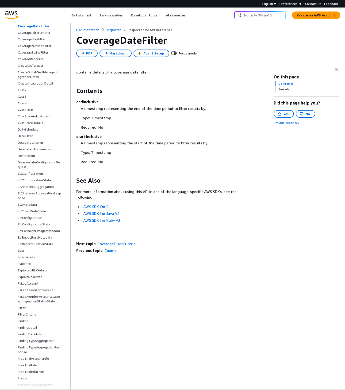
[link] (150, 29)
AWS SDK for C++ (98, 206)
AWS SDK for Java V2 (101, 213)
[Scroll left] (68, 15)
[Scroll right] (189, 15)
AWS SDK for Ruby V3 (101, 220)
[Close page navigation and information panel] (336, 69)
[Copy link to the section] (72, 91)
